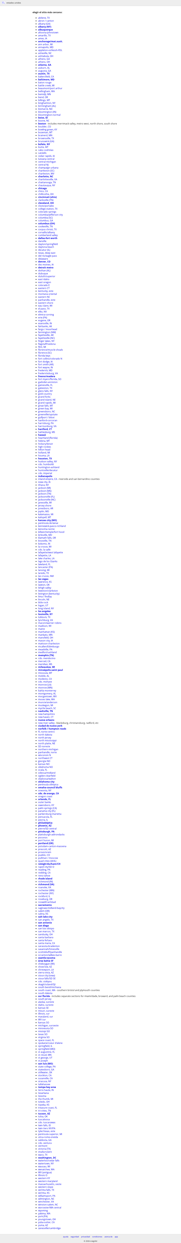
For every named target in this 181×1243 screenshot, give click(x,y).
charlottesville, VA (47, 179)
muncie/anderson (47, 702)
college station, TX (47, 208)
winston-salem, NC (48, 1204)
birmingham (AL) (47, 105)
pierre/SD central (47, 828)
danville (42, 241)
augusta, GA (44, 70)
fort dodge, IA (45, 361)
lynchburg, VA (45, 620)
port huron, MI (46, 840)
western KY (44, 1178)
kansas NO (43, 764)
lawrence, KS (45, 581)
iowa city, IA (44, 481)
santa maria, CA (46, 943)
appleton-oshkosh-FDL (50, 50)
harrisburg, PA (46, 423)
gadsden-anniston (48, 382)
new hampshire (46, 714)
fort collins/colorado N (50, 358)
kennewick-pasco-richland (52, 526)
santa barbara (45, 937)
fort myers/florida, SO (49, 379)
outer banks (44, 802)
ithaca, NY (43, 484)
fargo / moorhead (47, 329)
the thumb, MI (45, 1098)
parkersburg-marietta (49, 813)
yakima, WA (44, 1213)
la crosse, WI (44, 546)
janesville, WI (45, 502)
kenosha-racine (46, 529)
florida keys (44, 355)
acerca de (108, 1236)
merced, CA (44, 661)
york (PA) (43, 1216)
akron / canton (46, 20)
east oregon (44, 282)
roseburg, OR (45, 899)
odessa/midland (46, 772)
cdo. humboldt (46, 464)
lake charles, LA (46, 558)
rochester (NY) (46, 893)
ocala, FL (42, 769)
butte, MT (43, 147)
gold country (45, 393)
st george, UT (45, 1057)
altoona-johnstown (48, 32)
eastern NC (44, 296)
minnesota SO (45, 1028)
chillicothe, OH (46, 194)
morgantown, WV (47, 696)
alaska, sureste (46, 1001)
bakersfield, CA (46, 76)
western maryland (48, 1181)
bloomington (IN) (47, 111)
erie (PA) (42, 317)
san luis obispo (46, 928)
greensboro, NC (46, 411)
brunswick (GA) (46, 141)
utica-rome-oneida (48, 1137)
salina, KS (43, 913)
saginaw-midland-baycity (51, 908)
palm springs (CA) (47, 808)
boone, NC (43, 120)
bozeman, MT (45, 132)
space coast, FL (46, 1040)
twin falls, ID (44, 1125)
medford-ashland (47, 652)
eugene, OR (44, 320)
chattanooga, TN (47, 182)
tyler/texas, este (46, 1131)
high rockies (44, 446)
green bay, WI (45, 408)
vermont (42, 1145)
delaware (43, 258)
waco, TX (42, 1154)
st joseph (43, 1060)
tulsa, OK (43, 1116)
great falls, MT (45, 405)
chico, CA (43, 191)
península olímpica (48, 784)
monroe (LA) (44, 684)
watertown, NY (46, 1163)
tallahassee (44, 1084)
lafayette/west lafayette (50, 552)
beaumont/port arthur (50, 88)
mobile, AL (43, 675)
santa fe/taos (45, 940)
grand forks (44, 396)
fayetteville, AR (46, 335)
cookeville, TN (45, 226)
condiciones (97, 1236)
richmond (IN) (45, 881)
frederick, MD (45, 370)
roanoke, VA (44, 887)
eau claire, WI (45, 305)
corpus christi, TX (47, 229)
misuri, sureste (46, 1010)
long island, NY (46, 608)
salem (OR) (44, 910)
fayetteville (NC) (46, 338)
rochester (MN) (46, 890)
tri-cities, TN (44, 1110)
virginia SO (43, 1037)
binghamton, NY (46, 103)
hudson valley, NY (47, 461)
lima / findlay (45, 596)
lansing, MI (43, 570)
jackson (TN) (44, 493)
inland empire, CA (47, 479)
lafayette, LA (44, 555)
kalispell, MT (44, 517)
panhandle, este (46, 299)
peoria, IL (43, 819)
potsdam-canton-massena (52, 846)
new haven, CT (45, 717)
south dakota (45, 993)
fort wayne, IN (45, 367)
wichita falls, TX (46, 1189)
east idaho (43, 279)
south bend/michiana (49, 987)
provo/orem (44, 852)
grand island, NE (47, 399)
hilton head (44, 449)
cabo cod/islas (45, 150)
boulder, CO (44, 126)
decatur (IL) (44, 249)
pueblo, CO (44, 855)
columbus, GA (45, 220)
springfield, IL (45, 1046)
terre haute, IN (46, 1090)
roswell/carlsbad (47, 902)
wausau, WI (44, 1166)
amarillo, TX (44, 35)
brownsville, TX (46, 138)
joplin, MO (43, 511)
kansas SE (43, 1007)
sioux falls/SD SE (47, 978)
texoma (42, 1096)
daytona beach (46, 246)
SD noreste (44, 746)
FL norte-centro (46, 731)
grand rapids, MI (47, 402)
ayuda (65, 1236)
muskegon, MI (45, 705)
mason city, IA (45, 640)
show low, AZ (45, 966)
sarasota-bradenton (49, 946)
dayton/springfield (48, 244)
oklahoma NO (45, 767)
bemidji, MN (44, 94)
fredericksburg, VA (48, 373)
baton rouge (44, 82)
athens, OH (44, 61)
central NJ (43, 164)
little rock (43, 602)
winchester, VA (46, 1201)
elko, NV (42, 311)
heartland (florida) (48, 437)
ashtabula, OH (45, 56)
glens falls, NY (45, 391)
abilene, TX (44, 17)
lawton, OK (44, 584)
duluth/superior (46, 276)
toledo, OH (44, 1101)
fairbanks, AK (45, 326)
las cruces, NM (46, 576)
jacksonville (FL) (46, 496)
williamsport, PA (46, 1195)
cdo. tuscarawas (46, 1122)
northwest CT (45, 758)
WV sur (42, 1019)
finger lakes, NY (46, 341)
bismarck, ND (45, 108)
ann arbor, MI (45, 44)
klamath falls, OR (47, 537)
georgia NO (44, 761)
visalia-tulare (45, 1151)
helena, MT (44, 440)
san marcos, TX (46, 931)
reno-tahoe (44, 875)
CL (3, 2)
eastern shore (45, 302)
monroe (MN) (45, 687)
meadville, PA (45, 649)
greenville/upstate (48, 414)
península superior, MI (50, 1134)
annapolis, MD (45, 47)
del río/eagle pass (47, 255)
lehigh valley (44, 587)
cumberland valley (48, 235)
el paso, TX (43, 308)
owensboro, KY (46, 805)
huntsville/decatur (48, 470)
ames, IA (42, 38)
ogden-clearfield (46, 775)
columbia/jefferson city (50, 214)
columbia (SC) (45, 217)
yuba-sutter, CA (46, 1222)
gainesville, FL (45, 385)
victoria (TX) (44, 1148)
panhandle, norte (47, 752)
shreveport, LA (46, 969)
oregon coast (45, 796)
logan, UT (43, 605)
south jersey (44, 998)
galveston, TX (45, 388)
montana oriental (47, 293)
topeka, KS (43, 1104)
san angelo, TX (45, 919)
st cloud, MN (44, 1054)
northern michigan (48, 749)
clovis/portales (46, 205)
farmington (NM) (47, 332)
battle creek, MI (46, 85)
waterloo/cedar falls (48, 1160)
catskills (42, 153)
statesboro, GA (46, 1069)
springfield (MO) (46, 1048)
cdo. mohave (45, 681)
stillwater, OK (45, 1072)
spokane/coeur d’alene (50, 1043)
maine (41, 628)
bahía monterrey (47, 690)
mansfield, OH (45, 637)
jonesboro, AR (45, 508)
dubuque (43, 273)
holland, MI (44, 452)
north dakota (45, 734)
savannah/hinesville (48, 949)
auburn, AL (44, 67)
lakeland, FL (44, 564)
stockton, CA (44, 1075)
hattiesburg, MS (46, 432)
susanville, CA (45, 1078)
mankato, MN (45, 634)
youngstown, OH (47, 1219)
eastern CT (44, 288)
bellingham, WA (46, 91)
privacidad (85, 1236)
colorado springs (47, 211)
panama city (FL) (46, 810)
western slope (45, 1186)
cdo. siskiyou (45, 981)
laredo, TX (43, 573)
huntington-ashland (48, 467)
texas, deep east (46, 252)
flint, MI (42, 346)
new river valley (46, 722)
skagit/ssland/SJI (46, 984)
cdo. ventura (45, 1143)
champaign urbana (48, 167)
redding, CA (44, 872)
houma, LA (43, 455)
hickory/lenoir (45, 443)
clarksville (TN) (45, 200)
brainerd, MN (45, 135)
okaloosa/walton (47, 778)
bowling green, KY (47, 129)
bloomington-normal (49, 114)
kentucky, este (45, 291)
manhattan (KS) (46, 631)
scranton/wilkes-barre (50, 955)
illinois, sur (44, 1013)
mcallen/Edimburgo (48, 646)
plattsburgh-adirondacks (51, 834)
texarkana (43, 1093)
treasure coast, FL (47, 1107)
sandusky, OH (45, 934)
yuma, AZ (43, 1225)
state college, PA (47, 1066)
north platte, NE (46, 743)
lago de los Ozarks (47, 561)
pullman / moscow (48, 858)
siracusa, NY (44, 1081)
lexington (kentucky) (49, 593)
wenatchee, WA (46, 1169)
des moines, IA (46, 264)
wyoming (43, 1210)
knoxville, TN (44, 540)
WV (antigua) (45, 1172)
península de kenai (48, 523)
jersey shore (44, 505)
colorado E (44, 285)
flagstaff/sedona (47, 343)
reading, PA (44, 869)
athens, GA (44, 58)
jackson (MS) (44, 490)
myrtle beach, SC (47, 708)
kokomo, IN (44, 543)
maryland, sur (45, 1016)
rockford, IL (44, 896)
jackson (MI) (44, 487)
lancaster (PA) (45, 567)
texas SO (42, 1034)
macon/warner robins (50, 622)
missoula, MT (45, 672)
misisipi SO (44, 1031)
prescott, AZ (44, 849)
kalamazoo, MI (45, 514)
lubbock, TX (44, 617)
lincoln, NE (43, 599)
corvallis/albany (46, 232)
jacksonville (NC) (46, 499)
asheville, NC (45, 53)
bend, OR (43, 97)
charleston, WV (46, 173)
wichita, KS (43, 1192)
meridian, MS (45, 664)
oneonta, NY (44, 790)
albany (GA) (44, 23)
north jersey (44, 737)
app (116, 1236)
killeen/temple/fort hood (51, 532)
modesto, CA (45, 678)
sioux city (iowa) (46, 975)
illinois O (42, 1175)
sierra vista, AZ (46, 972)
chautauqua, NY (46, 185)
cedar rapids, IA (46, 155)
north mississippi (47, 740)
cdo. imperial (45, 473)
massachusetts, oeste (49, 1184)
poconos (43, 837)
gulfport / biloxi (46, 417)
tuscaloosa (44, 1119)
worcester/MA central (49, 1207)
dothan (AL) (44, 270)
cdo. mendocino (46, 658)
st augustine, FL (46, 1051)
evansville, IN (45, 323)
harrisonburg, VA (47, 426)
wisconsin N (44, 755)
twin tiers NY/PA (46, 1128)
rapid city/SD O (46, 866)
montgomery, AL (47, 693)
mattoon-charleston (49, 643)
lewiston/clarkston (48, 590)
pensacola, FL (45, 816)
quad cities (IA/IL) (47, 860)
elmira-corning (46, 314)
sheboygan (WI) (46, 963)
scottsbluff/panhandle (50, 952)
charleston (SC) (46, 170)
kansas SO (43, 1022)
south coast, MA (46, 990)
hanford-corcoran (47, 420)
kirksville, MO (45, 534)
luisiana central (46, 158)
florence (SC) (45, 352)
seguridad (75, 1236)
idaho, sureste (45, 1004)
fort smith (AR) (46, 364)
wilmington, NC (46, 1198)
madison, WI (44, 625)
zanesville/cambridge (49, 1228)
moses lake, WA (46, 699)
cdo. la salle (44, 549)
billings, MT (44, 100)
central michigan (47, 161)
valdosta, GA (44, 1140)
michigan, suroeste (48, 1025)
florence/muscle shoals (50, 349)
